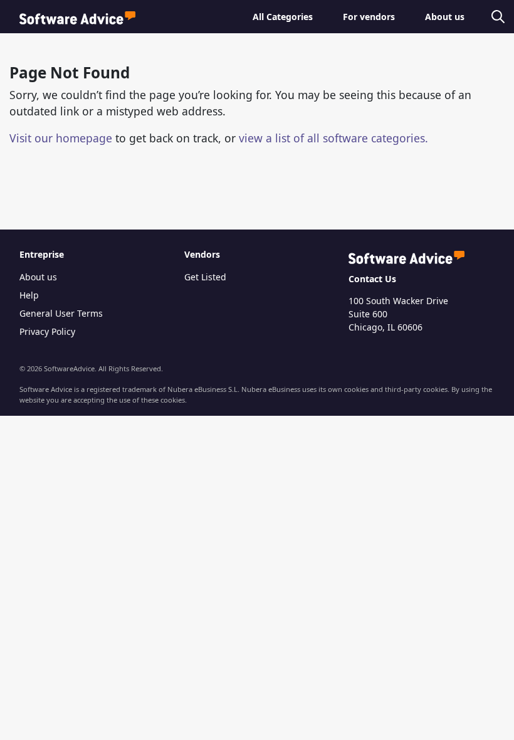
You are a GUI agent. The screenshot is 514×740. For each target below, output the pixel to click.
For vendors (369, 17)
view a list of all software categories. (333, 137)
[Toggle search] (495, 17)
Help (29, 295)
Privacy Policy (47, 331)
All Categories (283, 17)
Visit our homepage (60, 137)
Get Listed (205, 277)
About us (444, 17)
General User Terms (61, 313)
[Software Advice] (77, 16)
